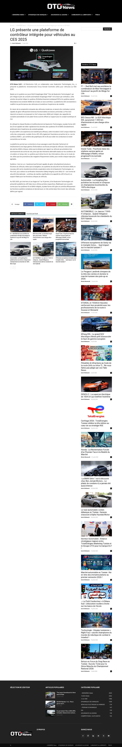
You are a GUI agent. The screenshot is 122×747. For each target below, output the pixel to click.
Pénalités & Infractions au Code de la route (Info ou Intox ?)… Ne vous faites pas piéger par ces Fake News (96, 366)
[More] (72, 204)
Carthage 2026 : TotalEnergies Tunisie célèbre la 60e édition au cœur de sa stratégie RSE (95, 423)
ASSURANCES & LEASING (59, 15)
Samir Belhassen (16, 43)
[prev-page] (11, 267)
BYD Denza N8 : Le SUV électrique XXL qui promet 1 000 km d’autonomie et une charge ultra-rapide (96, 121)
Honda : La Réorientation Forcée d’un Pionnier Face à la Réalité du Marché (95, 452)
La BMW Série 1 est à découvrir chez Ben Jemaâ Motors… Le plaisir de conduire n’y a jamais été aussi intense (96, 482)
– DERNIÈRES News (17, 15)
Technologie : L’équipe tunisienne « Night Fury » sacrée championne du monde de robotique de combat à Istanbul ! (96, 634)
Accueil (12, 25)
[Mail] (98, 736)
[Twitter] (103, 736)
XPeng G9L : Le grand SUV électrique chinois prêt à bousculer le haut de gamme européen (96, 336)
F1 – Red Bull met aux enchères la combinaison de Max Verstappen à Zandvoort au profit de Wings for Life (96, 90)
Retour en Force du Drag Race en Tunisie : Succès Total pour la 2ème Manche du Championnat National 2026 (95, 665)
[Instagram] (88, 736)
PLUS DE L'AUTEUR (32, 214)
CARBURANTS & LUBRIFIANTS (81, 15)
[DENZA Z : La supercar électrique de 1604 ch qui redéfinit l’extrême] (96, 384)
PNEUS (97, 15)
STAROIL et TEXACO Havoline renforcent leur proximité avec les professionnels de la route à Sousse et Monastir (95, 306)
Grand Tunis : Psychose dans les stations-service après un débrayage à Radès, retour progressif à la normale (95, 152)
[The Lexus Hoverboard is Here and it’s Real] (50, 695)
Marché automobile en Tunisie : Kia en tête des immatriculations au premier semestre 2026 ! (96, 574)
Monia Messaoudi (85, 281)
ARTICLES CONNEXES (17, 214)
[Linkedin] (93, 736)
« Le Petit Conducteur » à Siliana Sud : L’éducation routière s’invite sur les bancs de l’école (95, 603)
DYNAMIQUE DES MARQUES (37, 15)
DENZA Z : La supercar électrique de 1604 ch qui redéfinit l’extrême (95, 395)
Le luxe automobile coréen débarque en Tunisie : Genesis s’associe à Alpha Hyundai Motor (95, 512)
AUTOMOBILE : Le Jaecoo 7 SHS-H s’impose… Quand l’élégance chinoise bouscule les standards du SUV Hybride (96, 215)
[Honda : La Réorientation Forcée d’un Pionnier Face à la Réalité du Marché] (96, 439)
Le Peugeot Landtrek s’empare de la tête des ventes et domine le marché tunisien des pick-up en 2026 (95, 275)
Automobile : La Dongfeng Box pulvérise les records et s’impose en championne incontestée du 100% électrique (95, 183)
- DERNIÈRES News (21, 25)
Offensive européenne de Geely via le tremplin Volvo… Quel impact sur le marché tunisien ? (66, 259)
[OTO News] (61, 6)
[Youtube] (109, 736)
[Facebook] (83, 736)
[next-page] (14, 267)
